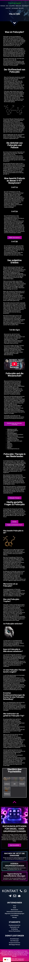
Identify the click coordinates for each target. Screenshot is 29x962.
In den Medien (14, 915)
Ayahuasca (7, 783)
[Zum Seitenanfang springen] (14, 802)
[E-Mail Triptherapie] (14, 895)
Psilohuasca (7, 793)
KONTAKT (10, 891)
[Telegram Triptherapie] (10, 895)
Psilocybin (22, 783)
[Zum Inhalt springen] (14, 23)
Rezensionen (14, 909)
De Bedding (14, 929)
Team (14, 905)
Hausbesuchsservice (14, 925)
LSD (14, 783)
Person (2, 5)
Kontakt (8, 8)
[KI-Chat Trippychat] (19, 895)
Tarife (14, 907)
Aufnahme (15, 8)
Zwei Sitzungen (14, 940)
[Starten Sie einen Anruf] (21, 891)
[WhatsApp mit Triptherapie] (25, 890)
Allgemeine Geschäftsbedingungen (14, 913)
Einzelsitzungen (14, 938)
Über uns (18, 5)
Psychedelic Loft (14, 927)
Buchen (21, 8)
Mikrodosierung (7, 656)
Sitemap (14, 917)
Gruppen (12, 5)
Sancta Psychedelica (14, 931)
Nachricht (25, 5)
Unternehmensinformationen (14, 911)
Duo (7, 5)
